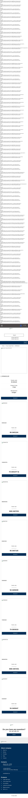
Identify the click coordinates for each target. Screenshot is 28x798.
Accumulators (5, 783)
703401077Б (4, 462)
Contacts (5, 758)
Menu (25, 342)
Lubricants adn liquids (7, 785)
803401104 (4, 422)
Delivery (4, 752)
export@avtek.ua (6, 773)
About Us (5, 750)
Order (14, 734)
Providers (5, 754)
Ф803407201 (4, 501)
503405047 (4, 698)
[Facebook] (21, 326)
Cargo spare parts (6, 779)
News (4, 756)
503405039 (4, 580)
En (25, 325)
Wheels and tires (6, 787)
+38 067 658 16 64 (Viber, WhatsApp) (10, 769)
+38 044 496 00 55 (6, 768)
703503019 (4, 620)
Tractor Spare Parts (7, 781)
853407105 (4, 541)
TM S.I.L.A (5, 789)
